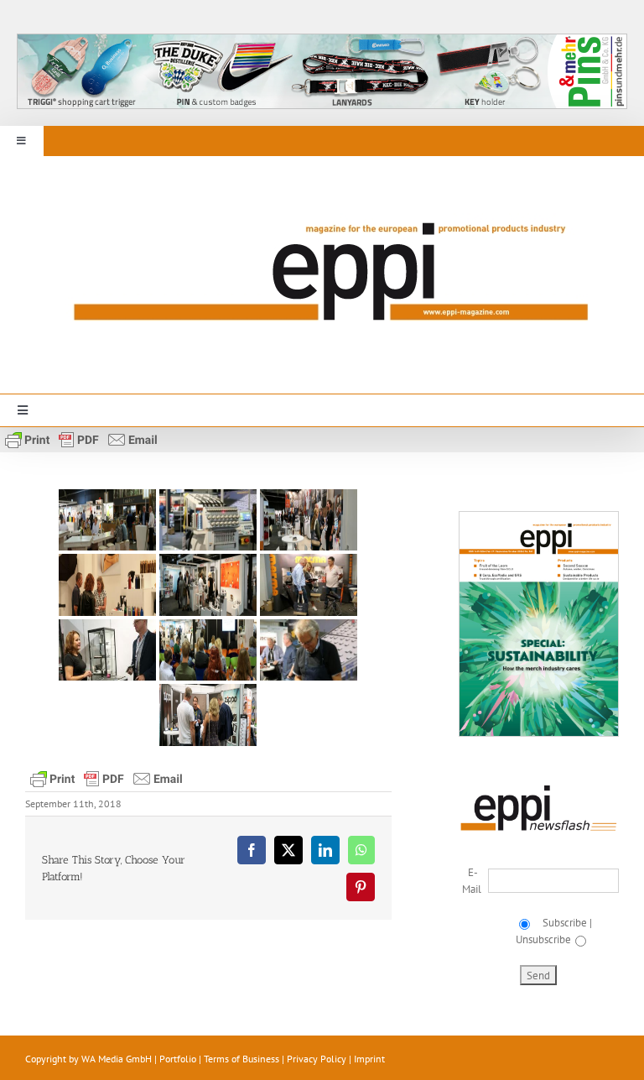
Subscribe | (565, 923)
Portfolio (177, 1058)
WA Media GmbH (116, 1058)
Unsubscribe (543, 939)
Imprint (369, 1058)
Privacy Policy (316, 1058)
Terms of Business (241, 1058)
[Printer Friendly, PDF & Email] (81, 438)
